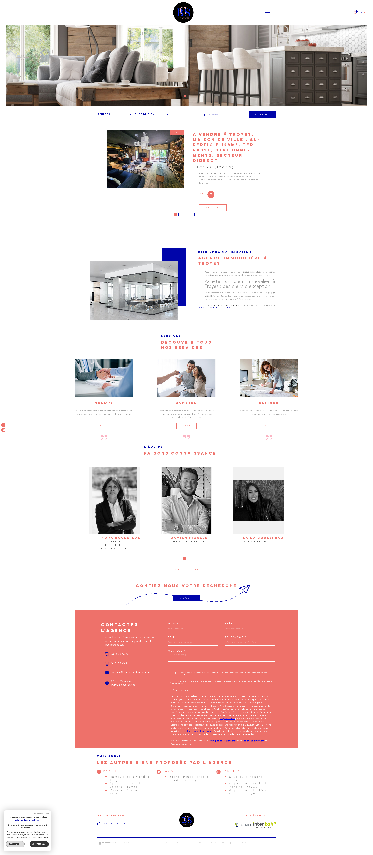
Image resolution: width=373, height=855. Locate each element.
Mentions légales (206, 843)
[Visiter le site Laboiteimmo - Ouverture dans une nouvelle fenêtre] (107, 843)
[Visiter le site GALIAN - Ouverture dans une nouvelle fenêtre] (243, 825)
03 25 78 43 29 (119, 654)
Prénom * (233, 624)
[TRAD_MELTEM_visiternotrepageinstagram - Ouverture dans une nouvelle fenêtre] (3, 430)
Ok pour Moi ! (39, 844)
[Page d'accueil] (183, 12)
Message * (177, 651)
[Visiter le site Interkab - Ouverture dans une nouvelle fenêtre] (264, 825)
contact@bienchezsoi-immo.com (131, 672)
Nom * (173, 624)
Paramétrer (15, 844)
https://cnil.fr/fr (227, 719)
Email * (174, 637)
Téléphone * (236, 637)
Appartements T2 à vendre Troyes (248, 785)
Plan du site (193, 843)
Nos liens (226, 843)
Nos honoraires (180, 843)
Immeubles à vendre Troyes (130, 779)
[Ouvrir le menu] (267, 12)
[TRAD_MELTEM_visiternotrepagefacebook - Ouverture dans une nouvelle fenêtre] (3, 425)
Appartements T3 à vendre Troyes (248, 792)
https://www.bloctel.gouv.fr (200, 731)
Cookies (248, 843)
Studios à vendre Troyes (246, 779)
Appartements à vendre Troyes (125, 785)
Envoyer (257, 681)
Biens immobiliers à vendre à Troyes (189, 779)
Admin (218, 843)
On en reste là (39, 814)
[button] (185, 96)
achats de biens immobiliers (227, 305)
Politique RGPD (238, 843)
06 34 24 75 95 (119, 663)
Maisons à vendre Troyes (127, 792)
